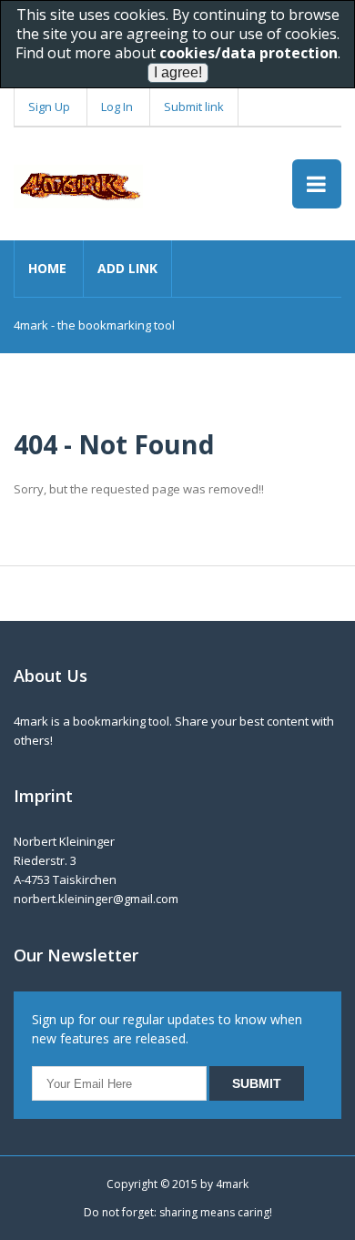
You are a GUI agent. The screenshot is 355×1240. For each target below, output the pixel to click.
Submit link (194, 106)
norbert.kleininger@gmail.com (96, 898)
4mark (232, 1184)
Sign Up (49, 106)
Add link (127, 268)
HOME (47, 268)
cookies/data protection (248, 53)
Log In (117, 106)
